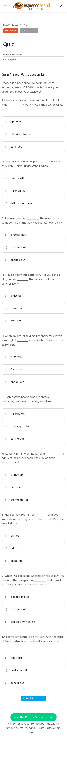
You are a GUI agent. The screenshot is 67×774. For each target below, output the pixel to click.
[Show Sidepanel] (60, 6)
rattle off (16, 321)
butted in (16, 357)
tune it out (17, 682)
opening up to (19, 426)
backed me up (19, 596)
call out (15, 535)
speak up (16, 121)
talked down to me (22, 621)
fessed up (16, 369)
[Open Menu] (5, 5)
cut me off (17, 178)
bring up (16, 295)
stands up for (19, 499)
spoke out (17, 382)
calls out (16, 487)
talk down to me (21, 203)
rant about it (18, 670)
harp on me (17, 190)
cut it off (16, 657)
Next (33, 30)
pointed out (18, 247)
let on (14, 548)
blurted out (18, 234)
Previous (24, 30)
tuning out (17, 438)
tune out (16, 146)
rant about (17, 308)
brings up (16, 474)
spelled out (17, 259)
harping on (17, 413)
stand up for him (21, 134)
